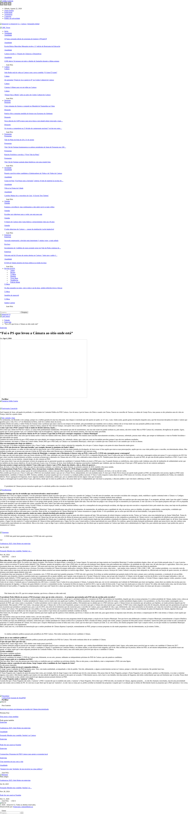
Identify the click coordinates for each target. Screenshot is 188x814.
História (13, 276)
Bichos (12, 272)
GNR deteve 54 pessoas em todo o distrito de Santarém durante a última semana (31, 61)
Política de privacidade (12, 18)
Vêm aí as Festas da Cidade (13, 188)
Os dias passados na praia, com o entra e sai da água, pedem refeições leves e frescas (33, 288)
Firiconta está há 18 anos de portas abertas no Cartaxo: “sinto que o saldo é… (30, 255)
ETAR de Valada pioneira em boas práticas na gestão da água (25, 263)
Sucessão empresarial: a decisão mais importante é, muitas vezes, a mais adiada (31, 240)
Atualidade (8, 33)
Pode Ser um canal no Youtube (10, 795)
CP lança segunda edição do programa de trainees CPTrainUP (25, 39)
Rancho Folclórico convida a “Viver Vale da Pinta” (21, 154)
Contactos (7, 16)
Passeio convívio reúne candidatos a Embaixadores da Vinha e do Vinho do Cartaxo (33, 173)
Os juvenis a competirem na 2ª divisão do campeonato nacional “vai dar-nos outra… (33, 128)
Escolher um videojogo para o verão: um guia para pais (23, 214)
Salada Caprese (9, 303)
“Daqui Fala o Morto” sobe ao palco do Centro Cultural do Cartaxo (27, 95)
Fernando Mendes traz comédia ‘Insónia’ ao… (16, 551)
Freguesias (8, 134)
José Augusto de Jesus (14, 698)
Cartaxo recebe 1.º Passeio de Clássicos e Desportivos (22, 54)
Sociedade (7, 168)
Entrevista (3, 328)
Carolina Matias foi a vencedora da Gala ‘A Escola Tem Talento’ (26, 196)
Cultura (6, 67)
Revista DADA (9, 268)
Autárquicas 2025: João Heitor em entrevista (15, 543)
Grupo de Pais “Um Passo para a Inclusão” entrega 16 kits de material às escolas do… (33, 181)
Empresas (7, 235)
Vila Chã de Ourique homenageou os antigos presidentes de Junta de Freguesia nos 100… (35, 147)
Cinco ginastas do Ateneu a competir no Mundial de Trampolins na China (29, 106)
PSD (24, 698)
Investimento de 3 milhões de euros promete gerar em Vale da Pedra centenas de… (32, 248)
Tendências (14, 280)
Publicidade (8, 12)
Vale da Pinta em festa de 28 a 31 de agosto (19, 140)
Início (6, 31)
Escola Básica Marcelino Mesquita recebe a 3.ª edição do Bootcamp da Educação (32, 46)
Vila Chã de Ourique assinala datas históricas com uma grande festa (27, 162)
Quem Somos (9, 10)
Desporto (7, 100)
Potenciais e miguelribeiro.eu (23, 807)
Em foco (7, 244)
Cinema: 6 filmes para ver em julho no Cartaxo (20, 87)
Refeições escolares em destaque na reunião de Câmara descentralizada (24, 709)
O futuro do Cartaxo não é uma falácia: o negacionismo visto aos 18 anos (29, 222)
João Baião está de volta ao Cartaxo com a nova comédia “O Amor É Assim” (30, 72)
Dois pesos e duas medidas (9, 717)
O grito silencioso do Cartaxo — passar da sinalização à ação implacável (29, 229)
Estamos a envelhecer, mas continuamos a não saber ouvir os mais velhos (29, 207)
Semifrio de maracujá (11, 295)
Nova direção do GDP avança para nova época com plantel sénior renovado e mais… (33, 121)
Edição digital (15, 282)
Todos (12, 270)
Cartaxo (4, 698)
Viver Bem (14, 278)
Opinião (7, 201)
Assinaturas (8, 14)
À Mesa (13, 274)
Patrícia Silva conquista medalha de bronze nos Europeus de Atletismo (28, 113)
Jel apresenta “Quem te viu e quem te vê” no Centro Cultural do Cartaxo (29, 80)
